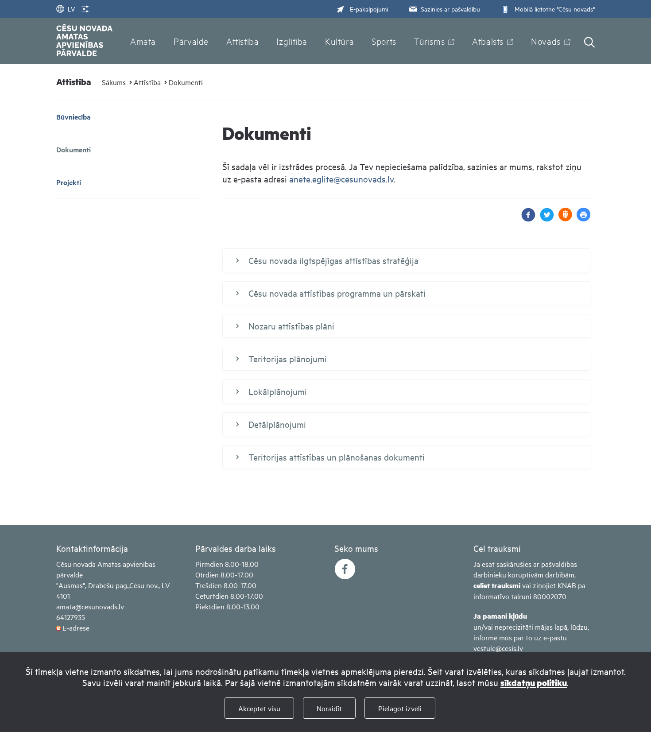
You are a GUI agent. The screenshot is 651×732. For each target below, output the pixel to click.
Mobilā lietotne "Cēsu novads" (555, 8)
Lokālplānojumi (277, 391)
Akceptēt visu (259, 708)
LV (71, 8)
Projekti (68, 182)
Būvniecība (73, 117)
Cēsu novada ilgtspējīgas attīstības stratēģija (333, 260)
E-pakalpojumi (369, 8)
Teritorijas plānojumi (287, 358)
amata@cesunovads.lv (90, 606)
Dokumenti (186, 82)
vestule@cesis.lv (498, 648)
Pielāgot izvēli (400, 708)
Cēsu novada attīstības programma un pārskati (337, 292)
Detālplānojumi (277, 424)
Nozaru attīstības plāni (291, 325)
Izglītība (291, 40)
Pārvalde (191, 40)
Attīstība (242, 40)
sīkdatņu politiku (533, 683)
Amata (143, 40)
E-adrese (75, 627)
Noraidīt (329, 708)
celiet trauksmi (496, 585)
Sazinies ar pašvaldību (450, 8)
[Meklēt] (589, 43)
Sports (384, 40)
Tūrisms (429, 40)
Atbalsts (488, 40)
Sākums (114, 82)
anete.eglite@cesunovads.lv (341, 178)
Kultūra (339, 40)
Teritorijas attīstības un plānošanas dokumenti (336, 456)
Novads (546, 40)
